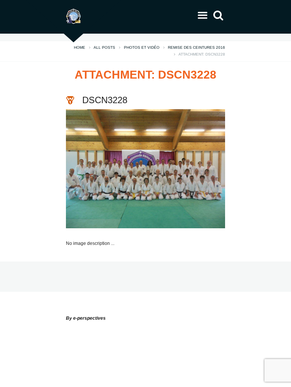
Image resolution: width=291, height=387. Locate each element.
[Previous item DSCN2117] (106, 168)
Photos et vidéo (142, 47)
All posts (104, 47)
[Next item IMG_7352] (185, 168)
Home (79, 47)
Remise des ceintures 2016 (196, 47)
